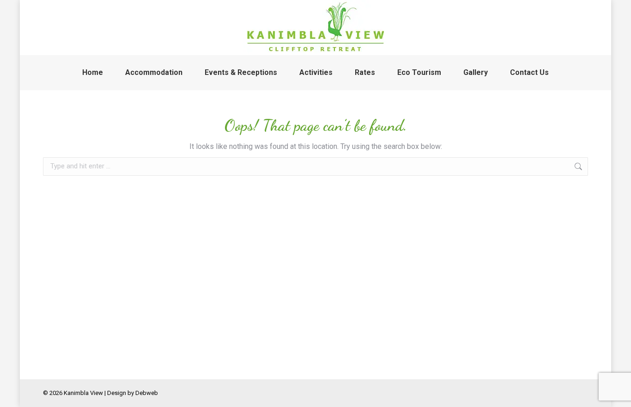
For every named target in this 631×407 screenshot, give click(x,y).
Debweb (146, 392)
